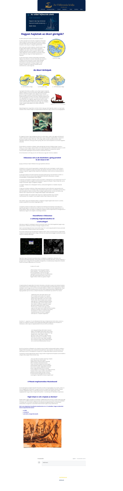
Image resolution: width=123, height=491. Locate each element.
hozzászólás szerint (81, 458)
